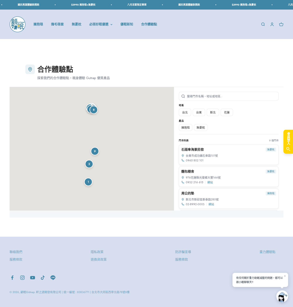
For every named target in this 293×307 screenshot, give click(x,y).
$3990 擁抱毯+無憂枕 (81, 5)
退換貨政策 (99, 259)
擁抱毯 (38, 24)
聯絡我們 (16, 252)
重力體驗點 (267, 252)
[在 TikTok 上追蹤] (42, 277)
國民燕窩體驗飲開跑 (26, 5)
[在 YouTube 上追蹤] (32, 277)
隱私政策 (97, 252)
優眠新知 (126, 24)
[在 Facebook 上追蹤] (12, 277)
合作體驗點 (149, 24)
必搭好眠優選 (98, 24)
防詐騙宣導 (183, 252)
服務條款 (16, 259)
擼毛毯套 (57, 24)
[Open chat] (282, 296)
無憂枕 (76, 24)
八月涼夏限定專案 (135, 5)
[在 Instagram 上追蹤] (22, 277)
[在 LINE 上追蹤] (53, 277)
